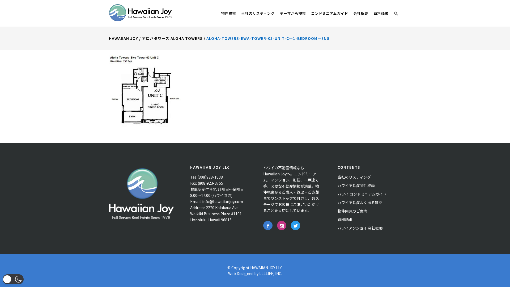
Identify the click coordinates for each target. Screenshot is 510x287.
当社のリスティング (354, 177)
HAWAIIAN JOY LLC (266, 267)
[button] (13, 279)
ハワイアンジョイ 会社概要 (360, 228)
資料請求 (345, 219)
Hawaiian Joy (123, 38)
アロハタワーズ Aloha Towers (172, 38)
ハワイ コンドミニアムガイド (362, 194)
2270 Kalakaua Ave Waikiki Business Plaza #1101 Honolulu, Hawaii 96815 (216, 213)
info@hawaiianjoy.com (222, 201)
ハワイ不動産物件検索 (356, 185)
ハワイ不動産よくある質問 (360, 202)
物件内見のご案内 (352, 211)
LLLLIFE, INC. (270, 273)
